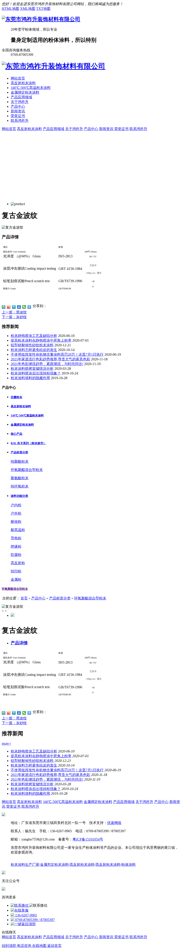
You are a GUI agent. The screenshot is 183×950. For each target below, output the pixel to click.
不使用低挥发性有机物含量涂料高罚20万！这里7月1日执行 (57, 354)
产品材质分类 (60, 598)
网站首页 (18, 78)
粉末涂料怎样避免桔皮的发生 (34, 350)
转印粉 (16, 571)
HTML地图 (10, 9)
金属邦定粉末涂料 (54, 864)
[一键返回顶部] (23, 924)
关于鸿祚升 (20, 102)
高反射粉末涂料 (23, 83)
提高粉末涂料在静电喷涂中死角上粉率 (41, 340)
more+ (6, 743)
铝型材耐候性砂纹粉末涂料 (32, 345)
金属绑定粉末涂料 (25, 92)
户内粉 (16, 505)
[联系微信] (20, 905)
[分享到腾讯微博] (14, 307)
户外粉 (16, 513)
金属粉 (16, 579)
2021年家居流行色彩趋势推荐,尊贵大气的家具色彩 (50, 359)
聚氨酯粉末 (20, 478)
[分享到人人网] (19, 307)
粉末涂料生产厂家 (25, 864)
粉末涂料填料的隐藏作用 (30, 378)
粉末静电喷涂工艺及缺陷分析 (34, 336)
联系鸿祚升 (20, 120)
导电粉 (16, 538)
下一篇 (14, 317)
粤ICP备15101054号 (88, 839)
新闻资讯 (18, 111)
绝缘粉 (16, 546)
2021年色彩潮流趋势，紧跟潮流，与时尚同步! (47, 364)
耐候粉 (16, 521)
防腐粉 (16, 555)
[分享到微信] (24, 307)
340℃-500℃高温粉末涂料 (31, 88)
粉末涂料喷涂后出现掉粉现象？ (36, 373)
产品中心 (18, 106)
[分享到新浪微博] (9, 307)
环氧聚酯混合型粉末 (27, 470)
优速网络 (114, 823)
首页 (24, 598)
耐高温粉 (18, 530)
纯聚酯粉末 (20, 461)
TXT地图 (43, 9)
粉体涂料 (128, 864)
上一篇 (14, 312)
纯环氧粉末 (20, 486)
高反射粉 (18, 563)
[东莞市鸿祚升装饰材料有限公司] (41, 19)
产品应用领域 (21, 97)
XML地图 (27, 9)
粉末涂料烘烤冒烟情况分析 (32, 368)
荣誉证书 (18, 116)
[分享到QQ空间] (4, 307)
